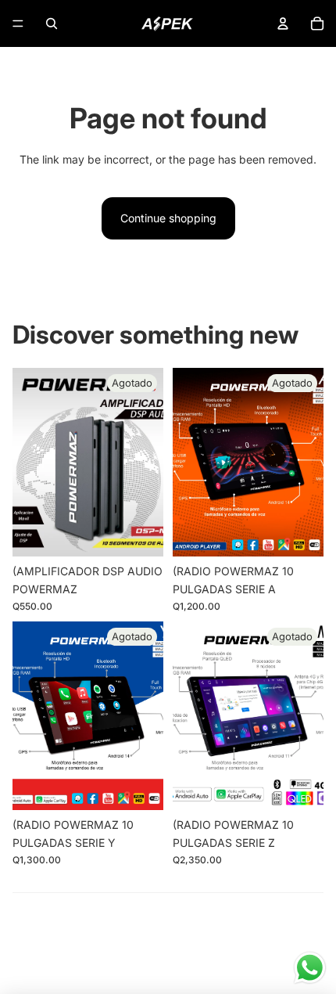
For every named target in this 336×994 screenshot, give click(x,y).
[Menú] (18, 23)
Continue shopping (168, 218)
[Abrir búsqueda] (51, 23)
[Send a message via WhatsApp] (309, 967)
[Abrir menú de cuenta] (283, 23)
